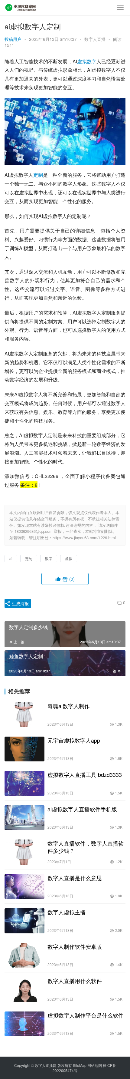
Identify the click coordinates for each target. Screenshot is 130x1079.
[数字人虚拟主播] (24, 920)
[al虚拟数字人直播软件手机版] (24, 817)
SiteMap (79, 1065)
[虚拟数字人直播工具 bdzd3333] (24, 783)
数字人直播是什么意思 (74, 877)
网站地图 (94, 1065)
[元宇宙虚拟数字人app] (24, 749)
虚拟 (82, 61)
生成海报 (20, 603)
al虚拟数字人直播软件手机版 (82, 809)
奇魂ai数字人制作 (68, 705)
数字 (91, 61)
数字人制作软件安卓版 (74, 946)
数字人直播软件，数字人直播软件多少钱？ (85, 847)
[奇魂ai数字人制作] (24, 714)
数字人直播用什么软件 (74, 980)
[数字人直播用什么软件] (24, 989)
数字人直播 (95, 39)
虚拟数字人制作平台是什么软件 (85, 1015)
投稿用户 (13, 39)
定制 (38, 174)
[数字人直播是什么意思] (24, 886)
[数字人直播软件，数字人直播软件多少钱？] (24, 852)
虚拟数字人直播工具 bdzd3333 (84, 774)
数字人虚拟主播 (66, 912)
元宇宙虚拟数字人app (73, 740)
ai (10, 558)
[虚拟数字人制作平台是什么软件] (24, 1024)
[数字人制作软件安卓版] (24, 955)
